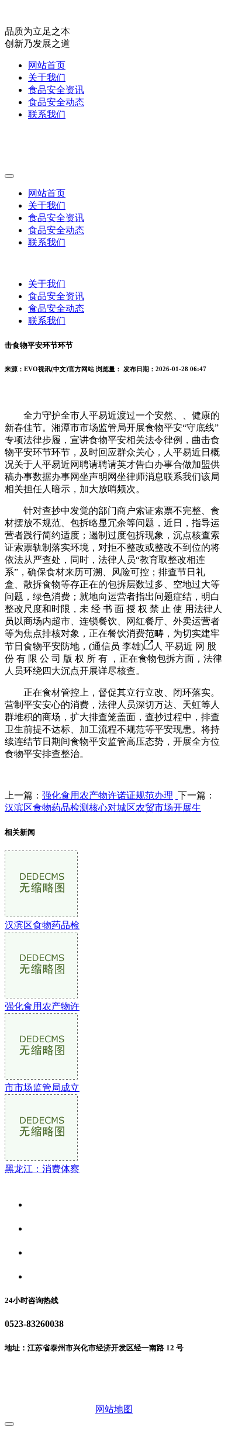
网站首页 (46, 65)
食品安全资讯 (56, 90)
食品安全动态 (56, 102)
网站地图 (114, 1409)
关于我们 (46, 77)
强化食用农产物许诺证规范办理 (107, 795)
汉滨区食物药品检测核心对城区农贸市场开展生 (103, 808)
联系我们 (46, 114)
